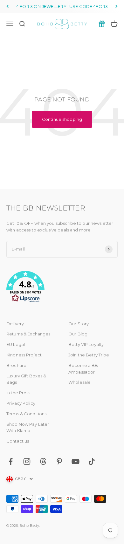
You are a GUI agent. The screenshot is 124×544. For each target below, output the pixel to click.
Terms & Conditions (26, 413)
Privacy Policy (20, 403)
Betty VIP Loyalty (86, 344)
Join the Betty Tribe (88, 354)
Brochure (16, 365)
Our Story (78, 323)
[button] (62, 288)
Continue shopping (62, 119)
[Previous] (7, 6)
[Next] (116, 6)
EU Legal (15, 344)
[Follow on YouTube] (75, 461)
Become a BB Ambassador (83, 369)
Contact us (17, 441)
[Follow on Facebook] (10, 461)
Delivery (15, 323)
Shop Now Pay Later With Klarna (27, 427)
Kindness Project (24, 354)
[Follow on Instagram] (27, 461)
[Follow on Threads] (43, 461)
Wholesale (79, 382)
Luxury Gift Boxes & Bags (26, 379)
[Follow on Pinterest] (59, 461)
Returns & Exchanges (28, 333)
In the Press (18, 392)
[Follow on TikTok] (91, 461)
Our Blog (77, 333)
